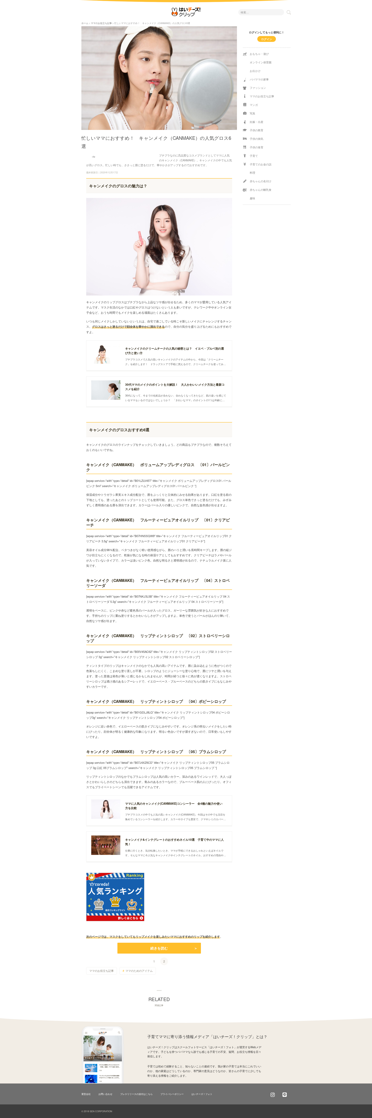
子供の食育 (256, 147)
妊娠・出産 (256, 122)
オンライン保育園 (260, 62)
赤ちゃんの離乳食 (260, 190)
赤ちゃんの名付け (260, 181)
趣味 (252, 198)
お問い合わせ (105, 1094)
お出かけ (255, 71)
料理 (252, 173)
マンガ (254, 105)
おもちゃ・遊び (259, 54)
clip (93, 156)
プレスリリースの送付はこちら (136, 1094)
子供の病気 (256, 139)
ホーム (84, 23)
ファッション (258, 88)
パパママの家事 (259, 79)
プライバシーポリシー (172, 1094)
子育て (254, 156)
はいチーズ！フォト (201, 1094)
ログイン (266, 39)
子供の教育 (256, 130)
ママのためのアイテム (139, 971)
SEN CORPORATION (101, 1111)
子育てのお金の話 (260, 164)
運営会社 (86, 1094)
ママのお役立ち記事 (101, 23)
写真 (252, 113)
